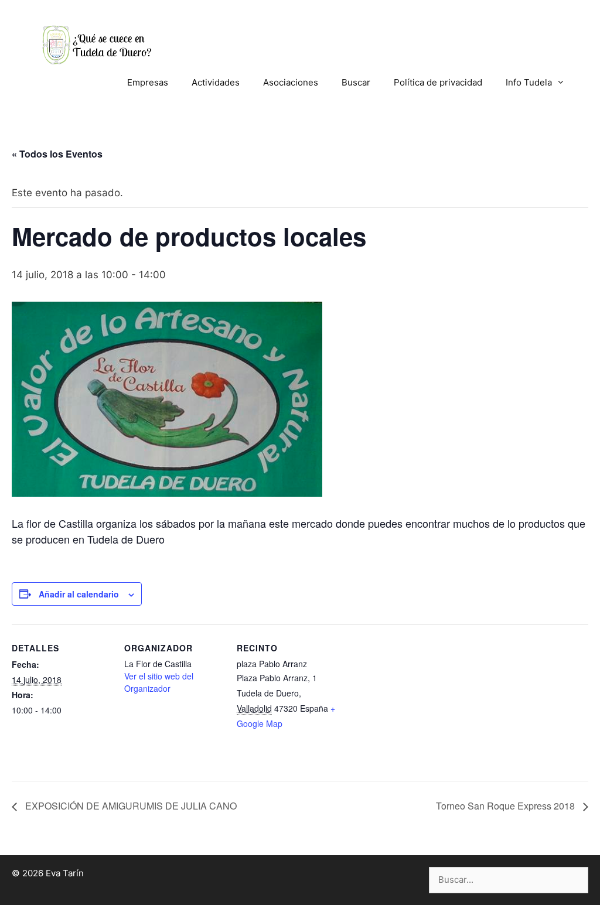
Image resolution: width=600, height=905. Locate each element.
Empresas (147, 82)
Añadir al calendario (79, 594)
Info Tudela (529, 82)
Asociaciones (290, 82)
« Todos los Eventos (57, 153)
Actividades (216, 82)
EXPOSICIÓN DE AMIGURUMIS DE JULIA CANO (130, 805)
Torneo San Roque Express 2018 (506, 805)
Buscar (356, 82)
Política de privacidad (438, 82)
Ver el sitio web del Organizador (158, 682)
